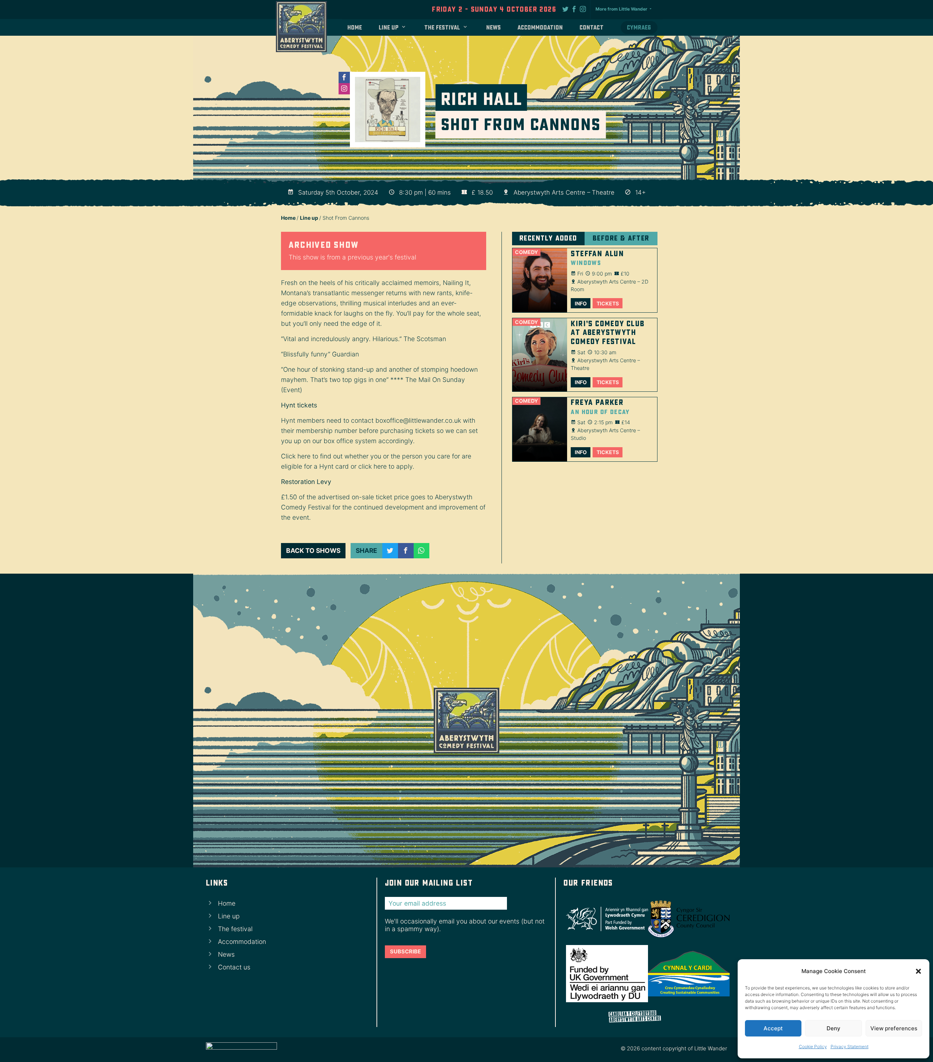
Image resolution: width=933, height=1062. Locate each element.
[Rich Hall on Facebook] (344, 77)
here (304, 456)
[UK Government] (604, 973)
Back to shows (313, 550)
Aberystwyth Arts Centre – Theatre (564, 192)
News (493, 27)
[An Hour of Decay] (539, 429)
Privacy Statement (849, 1046)
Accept (773, 1028)
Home (354, 27)
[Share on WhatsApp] (421, 551)
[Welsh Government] (604, 919)
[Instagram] (583, 8)
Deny (833, 1028)
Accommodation (540, 27)
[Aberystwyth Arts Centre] (645, 1016)
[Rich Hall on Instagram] (344, 88)
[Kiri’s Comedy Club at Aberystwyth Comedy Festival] (539, 354)
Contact (591, 27)
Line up (388, 27)
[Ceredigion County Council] (686, 919)
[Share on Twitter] (390, 551)
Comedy (526, 252)
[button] (918, 971)
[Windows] (539, 280)
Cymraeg (639, 27)
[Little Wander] (241, 1049)
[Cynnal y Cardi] (686, 973)
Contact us (234, 967)
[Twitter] (565, 8)
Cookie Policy (813, 1046)
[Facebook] (574, 8)
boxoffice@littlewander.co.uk (418, 420)
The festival (442, 27)
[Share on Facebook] (406, 551)
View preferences (893, 1028)
